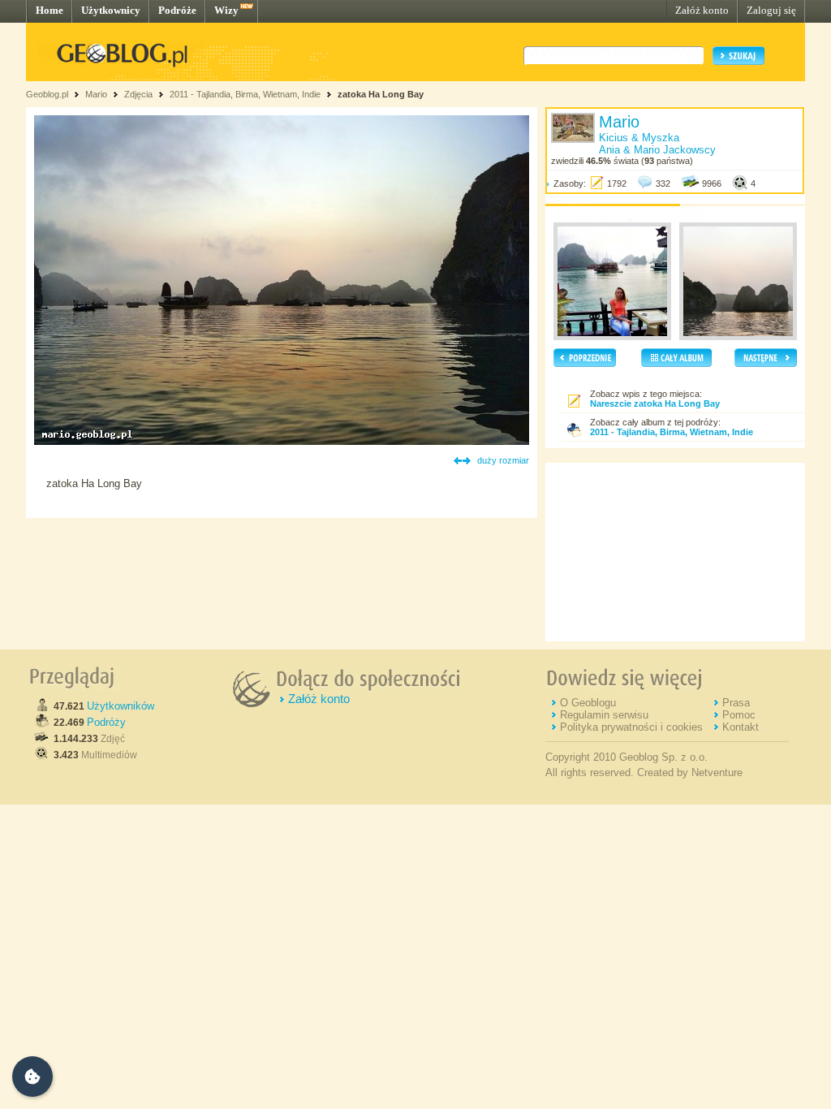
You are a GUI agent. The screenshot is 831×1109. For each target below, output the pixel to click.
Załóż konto (702, 10)
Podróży (106, 722)
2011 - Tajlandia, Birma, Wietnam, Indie (245, 94)
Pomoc (739, 715)
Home (49, 10)
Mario (96, 94)
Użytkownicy (110, 10)
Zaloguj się (771, 10)
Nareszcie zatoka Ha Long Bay (655, 403)
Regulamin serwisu (604, 715)
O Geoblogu (588, 703)
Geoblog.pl (47, 94)
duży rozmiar (503, 460)
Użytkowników (120, 706)
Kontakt (740, 727)
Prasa (736, 703)
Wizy (226, 10)
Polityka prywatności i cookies (631, 727)
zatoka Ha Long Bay (381, 94)
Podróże (177, 10)
